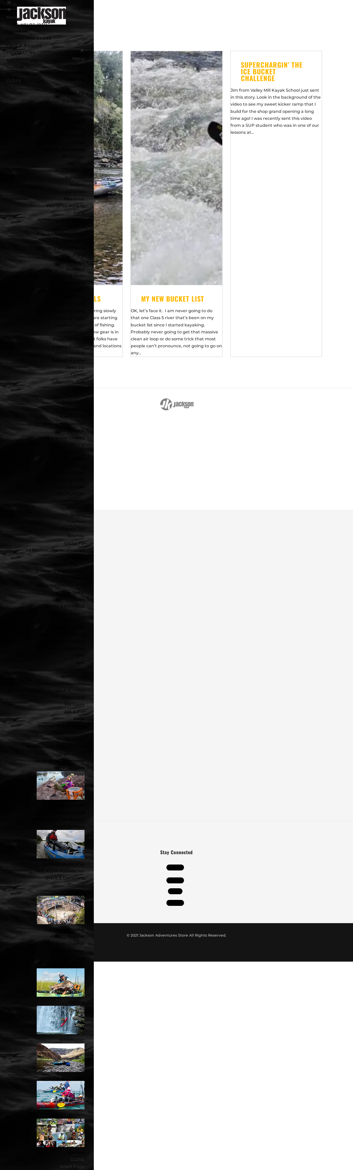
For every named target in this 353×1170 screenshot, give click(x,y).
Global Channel (69, 950)
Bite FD (77, 93)
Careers (76, 885)
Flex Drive (74, 199)
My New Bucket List (172, 299)
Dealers (76, 767)
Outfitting (74, 444)
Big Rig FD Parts (67, 297)
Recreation (73, 1077)
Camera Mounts (68, 451)
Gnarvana (74, 395)
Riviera (77, 515)
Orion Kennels (70, 669)
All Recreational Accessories (55, 550)
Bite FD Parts (71, 304)
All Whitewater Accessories (56, 423)
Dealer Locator (69, 805)
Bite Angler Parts (66, 283)
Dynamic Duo (70, 381)
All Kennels (73, 676)
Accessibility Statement (60, 760)
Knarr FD (75, 79)
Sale (80, 662)
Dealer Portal (71, 812)
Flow (80, 388)
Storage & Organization (60, 571)
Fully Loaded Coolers (63, 641)
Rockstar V (73, 402)
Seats (79, 262)
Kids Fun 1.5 (72, 416)
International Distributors (58, 819)
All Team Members (65, 929)
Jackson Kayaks (68, 360)
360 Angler (73, 156)
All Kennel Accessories (61, 683)
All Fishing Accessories (61, 219)
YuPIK (78, 142)
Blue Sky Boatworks (64, 149)
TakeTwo (76, 135)
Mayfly (78, 128)
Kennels (76, 1152)
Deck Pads (73, 276)
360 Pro (76, 163)
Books (78, 458)
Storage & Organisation (60, 248)
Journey (76, 535)
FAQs (79, 718)
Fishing (77, 1002)
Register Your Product (61, 725)
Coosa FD (75, 86)
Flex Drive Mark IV (66, 205)
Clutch (78, 374)
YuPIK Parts (72, 332)
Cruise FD (74, 543)
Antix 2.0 (75, 367)
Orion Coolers (70, 613)
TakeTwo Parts (69, 325)
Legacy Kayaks (69, 346)
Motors (77, 184)
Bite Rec (76, 508)
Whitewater (72, 1040)
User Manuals (70, 732)
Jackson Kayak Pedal (62, 72)
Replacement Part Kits (60, 479)
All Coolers (74, 620)
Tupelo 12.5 (73, 529)
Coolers (77, 1114)
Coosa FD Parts (68, 311)
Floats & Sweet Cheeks (61, 437)
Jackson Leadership (64, 864)
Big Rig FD (74, 100)
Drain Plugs (72, 472)
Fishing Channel (68, 936)
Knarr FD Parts (69, 339)
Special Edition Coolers (61, 634)
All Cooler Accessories (62, 648)
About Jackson (69, 826)
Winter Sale (72, 964)
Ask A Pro (74, 711)
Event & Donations (65, 878)
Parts (79, 212)
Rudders (75, 269)
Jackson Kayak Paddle (61, 107)
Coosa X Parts (70, 318)
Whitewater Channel (63, 943)
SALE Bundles (70, 690)
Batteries (75, 191)
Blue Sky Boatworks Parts (57, 290)
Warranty (75, 739)
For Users (75, 704)
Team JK (76, 892)
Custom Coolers (68, 627)
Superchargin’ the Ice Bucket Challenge (272, 71)
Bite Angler (73, 114)
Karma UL (74, 409)
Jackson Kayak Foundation (56, 871)
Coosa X (76, 121)
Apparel (76, 226)
